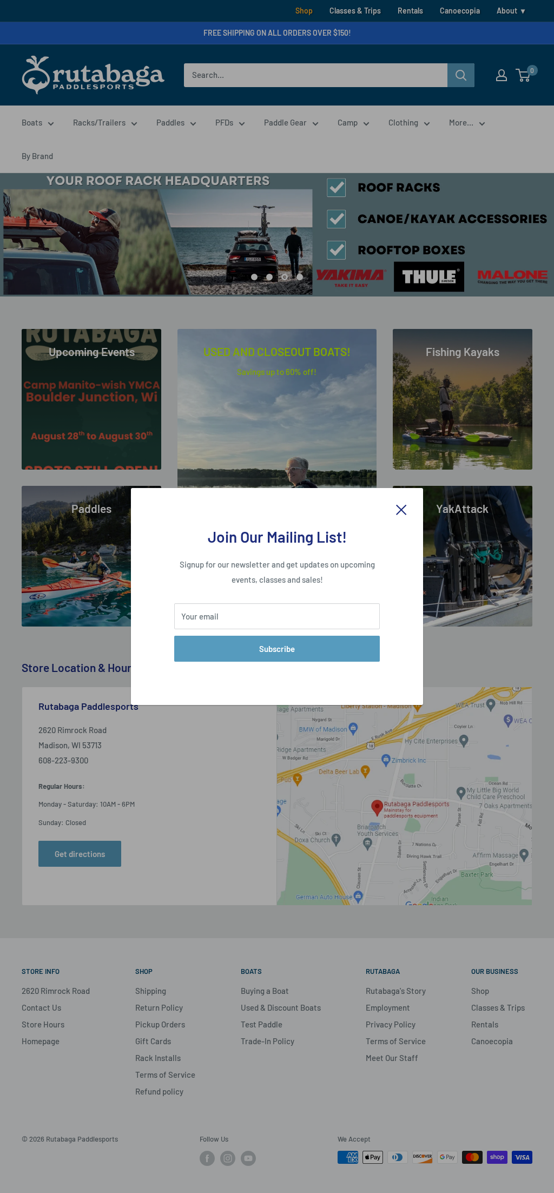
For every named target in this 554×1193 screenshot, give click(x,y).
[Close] (401, 508)
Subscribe (277, 649)
